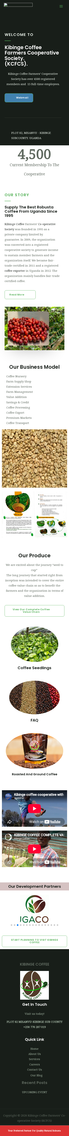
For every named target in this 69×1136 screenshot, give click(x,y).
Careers (34, 1064)
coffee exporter (15, 271)
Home (34, 1049)
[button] (19, 97)
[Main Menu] (61, 6)
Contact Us (34, 1069)
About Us (34, 1054)
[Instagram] (35, 124)
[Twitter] (15, 124)
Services (34, 1059)
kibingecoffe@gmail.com (34, 1032)
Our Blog (36, 1075)
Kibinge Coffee (14, 224)
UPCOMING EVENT (34, 1092)
